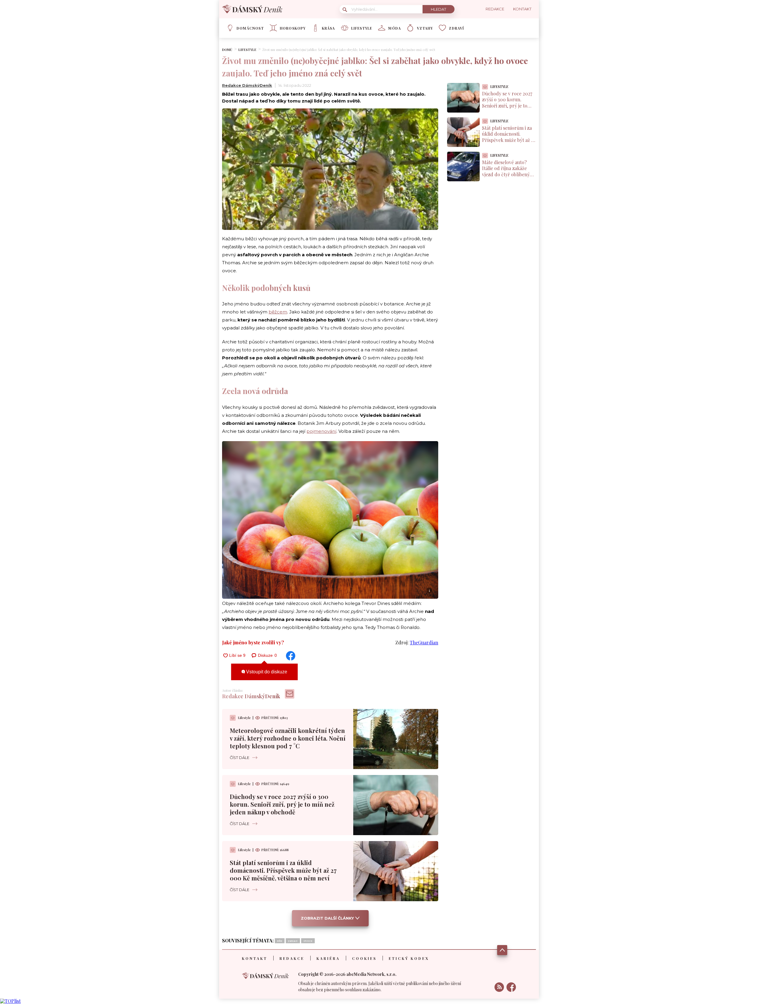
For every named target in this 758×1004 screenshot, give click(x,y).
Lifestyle (361, 28)
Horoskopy (293, 28)
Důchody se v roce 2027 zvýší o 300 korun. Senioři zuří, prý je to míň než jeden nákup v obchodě (282, 804)
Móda (394, 28)
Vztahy (425, 28)
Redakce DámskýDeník (247, 85)
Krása (328, 28)
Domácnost (250, 28)
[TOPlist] (10, 1001)
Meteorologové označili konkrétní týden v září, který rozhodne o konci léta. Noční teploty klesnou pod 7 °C (288, 738)
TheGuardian (424, 642)
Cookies (364, 958)
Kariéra (328, 958)
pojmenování (321, 431)
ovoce (307, 940)
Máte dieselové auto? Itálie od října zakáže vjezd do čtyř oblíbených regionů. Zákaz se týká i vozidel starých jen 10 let (508, 174)
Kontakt (254, 958)
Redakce (292, 958)
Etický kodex (409, 958)
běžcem (278, 312)
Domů (227, 49)
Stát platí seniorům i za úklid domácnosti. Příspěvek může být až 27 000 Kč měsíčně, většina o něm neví (283, 870)
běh (279, 940)
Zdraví (456, 28)
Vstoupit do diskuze (266, 671)
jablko (293, 940)
